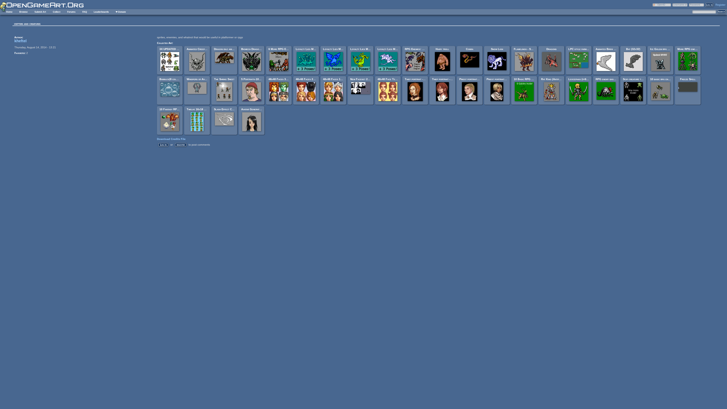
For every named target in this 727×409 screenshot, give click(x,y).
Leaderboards (101, 12)
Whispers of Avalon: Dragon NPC (207, 79)
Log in (163, 144)
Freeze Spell (688, 79)
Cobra (469, 49)
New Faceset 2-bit (361, 79)
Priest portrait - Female (501, 79)
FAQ (84, 12)
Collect (56, 12)
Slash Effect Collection (228, 109)
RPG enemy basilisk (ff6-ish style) (616, 79)
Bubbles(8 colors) (170, 79)
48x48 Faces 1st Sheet (336, 79)
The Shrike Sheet (224, 79)
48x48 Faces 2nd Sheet (309, 79)
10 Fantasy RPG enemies (173, 109)
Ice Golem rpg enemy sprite (666, 49)
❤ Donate (121, 12)
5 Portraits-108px (252, 79)
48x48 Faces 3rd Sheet (282, 79)
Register (720, 4)
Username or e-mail (680, 4)
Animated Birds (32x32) (609, 49)
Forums (71, 12)
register (181, 144)
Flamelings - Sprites (526, 49)
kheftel (20, 41)
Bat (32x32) (633, 49)
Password (695, 4)
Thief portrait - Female (418, 79)
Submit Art (40, 12)
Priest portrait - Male (472, 79)
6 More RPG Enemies (280, 49)
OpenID (661, 4)
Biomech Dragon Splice (254, 49)
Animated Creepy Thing (200, 49)
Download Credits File (171, 138)
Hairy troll (442, 49)
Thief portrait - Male (444, 79)
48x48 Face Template (390, 79)
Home (9, 12)
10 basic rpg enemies (662, 79)
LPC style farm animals (582, 49)
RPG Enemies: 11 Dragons (420, 49)
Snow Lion (497, 49)
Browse (23, 12)
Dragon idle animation (226, 49)
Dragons (551, 49)
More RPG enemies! (689, 49)
